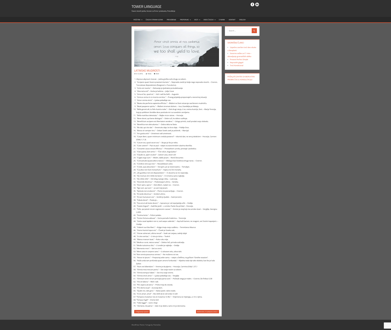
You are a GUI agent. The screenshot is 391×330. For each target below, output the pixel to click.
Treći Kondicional (236, 65)
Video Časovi (208, 19)
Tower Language (146, 6)
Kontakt (232, 19)
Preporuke (184, 19)
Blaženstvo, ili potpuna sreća (207, 312)
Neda (149, 74)
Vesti (196, 19)
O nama (222, 19)
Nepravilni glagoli (236, 62)
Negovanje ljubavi (142, 312)
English (242, 19)
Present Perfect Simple (239, 59)
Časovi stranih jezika (154, 19)
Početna (136, 19)
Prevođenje (171, 19)
